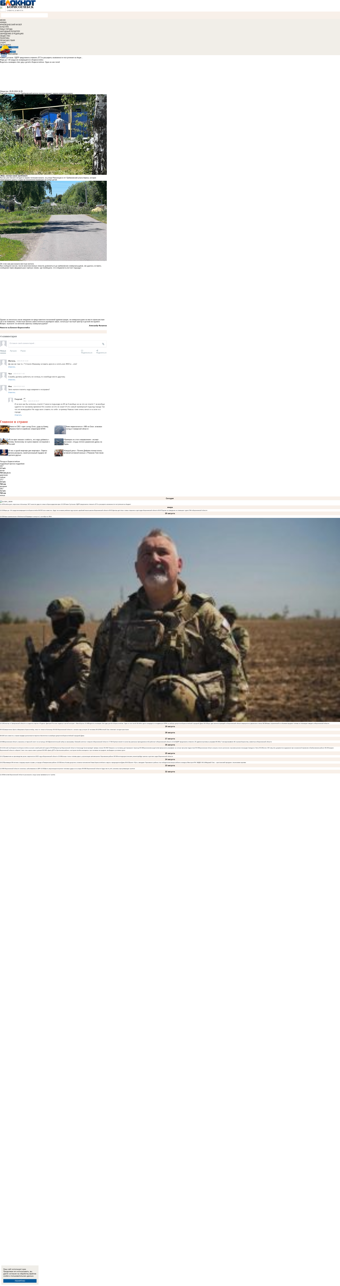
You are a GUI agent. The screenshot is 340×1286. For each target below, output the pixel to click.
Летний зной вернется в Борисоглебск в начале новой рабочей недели (27, 748)
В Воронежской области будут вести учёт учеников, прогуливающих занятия (110, 768)
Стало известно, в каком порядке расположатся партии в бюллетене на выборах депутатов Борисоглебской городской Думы (44, 735)
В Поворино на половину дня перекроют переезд (123, 748)
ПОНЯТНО (20, 1281)
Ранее (23, 350)
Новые (3, 350)
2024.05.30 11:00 (19, 373)
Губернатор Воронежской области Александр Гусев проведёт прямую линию (78, 748)
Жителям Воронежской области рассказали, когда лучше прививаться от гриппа (29, 774)
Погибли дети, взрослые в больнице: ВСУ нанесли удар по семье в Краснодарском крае (32, 504)
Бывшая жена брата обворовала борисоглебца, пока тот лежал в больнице (28, 729)
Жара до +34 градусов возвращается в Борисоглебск (21, 510)
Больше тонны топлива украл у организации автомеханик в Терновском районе (88, 756)
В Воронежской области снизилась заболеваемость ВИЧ (22, 768)
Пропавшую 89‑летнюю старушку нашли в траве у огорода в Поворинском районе (30, 762)
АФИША (3, 22)
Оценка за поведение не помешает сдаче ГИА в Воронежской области (184, 510)
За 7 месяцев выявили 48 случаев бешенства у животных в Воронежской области (245, 741)
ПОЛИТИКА (4, 38)
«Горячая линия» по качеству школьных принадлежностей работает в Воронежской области (142, 741)
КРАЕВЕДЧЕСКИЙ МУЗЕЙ (11, 25)
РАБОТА (14, 47)
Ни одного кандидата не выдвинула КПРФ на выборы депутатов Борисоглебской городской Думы (171, 723)
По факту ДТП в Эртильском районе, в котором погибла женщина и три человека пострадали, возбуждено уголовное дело (85, 750)
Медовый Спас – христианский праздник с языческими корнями (225, 762)
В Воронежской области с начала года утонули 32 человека (76, 729)
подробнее (20, 464)
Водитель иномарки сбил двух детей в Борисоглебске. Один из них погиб (112, 723)
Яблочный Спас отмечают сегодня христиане (114, 729)
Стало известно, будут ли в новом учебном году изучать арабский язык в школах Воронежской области (75, 510)
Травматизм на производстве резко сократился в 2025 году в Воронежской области (31, 756)
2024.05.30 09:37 (33, 401)
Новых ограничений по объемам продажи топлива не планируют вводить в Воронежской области (297, 723)
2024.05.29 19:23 (19, 386)
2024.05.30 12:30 (22, 361)
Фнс (25, 401)
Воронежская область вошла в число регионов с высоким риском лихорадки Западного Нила (229, 748)
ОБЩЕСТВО (5, 36)
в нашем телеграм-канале (33, 178)
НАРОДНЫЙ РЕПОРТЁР (10, 31)
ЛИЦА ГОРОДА (6, 29)
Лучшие (13, 350)
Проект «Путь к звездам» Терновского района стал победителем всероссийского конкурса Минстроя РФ (162, 762)
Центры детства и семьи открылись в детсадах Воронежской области (135, 510)
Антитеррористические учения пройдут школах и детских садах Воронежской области (145, 756)
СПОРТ (3, 43)
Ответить (11, 367)
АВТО (13, 52)
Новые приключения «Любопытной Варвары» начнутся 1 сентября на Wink (28, 516)
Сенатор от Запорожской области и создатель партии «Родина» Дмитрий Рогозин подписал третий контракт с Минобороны (44, 723)
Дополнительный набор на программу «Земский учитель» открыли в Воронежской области (78, 741)
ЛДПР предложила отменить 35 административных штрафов (195, 741)
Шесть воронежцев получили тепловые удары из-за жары (63, 768)
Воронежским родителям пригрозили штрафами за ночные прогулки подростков (169, 748)
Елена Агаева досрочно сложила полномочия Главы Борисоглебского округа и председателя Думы (93, 762)
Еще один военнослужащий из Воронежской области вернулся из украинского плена (234, 723)
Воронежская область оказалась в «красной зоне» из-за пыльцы (24, 741)
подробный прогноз (7, 464)
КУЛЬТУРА (4, 27)
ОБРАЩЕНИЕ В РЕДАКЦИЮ (12, 34)
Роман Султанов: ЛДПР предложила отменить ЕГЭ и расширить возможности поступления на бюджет (98, 504)
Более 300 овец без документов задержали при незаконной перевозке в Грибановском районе (293, 748)
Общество (4, 91)
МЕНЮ (3, 20)
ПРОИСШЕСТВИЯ (7, 40)
